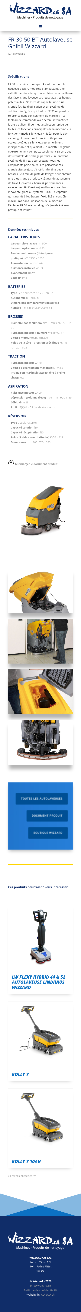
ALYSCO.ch (48, 1294)
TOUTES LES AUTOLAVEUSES (42, 798)
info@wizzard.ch (40, 1285)
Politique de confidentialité (40, 1290)
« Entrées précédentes (22, 1176)
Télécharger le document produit (36, 464)
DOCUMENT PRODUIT (47, 815)
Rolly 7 (20, 1074)
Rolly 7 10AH (26, 1161)
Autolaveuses (16, 54)
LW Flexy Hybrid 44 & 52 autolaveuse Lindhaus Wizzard (38, 982)
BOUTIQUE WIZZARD (48, 833)
